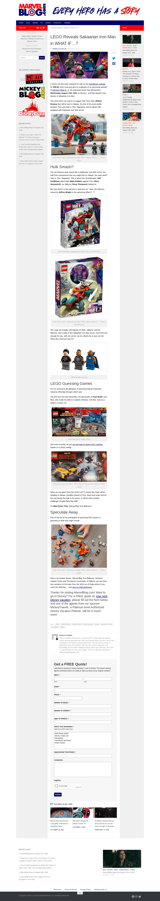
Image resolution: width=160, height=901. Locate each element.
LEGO (57, 624)
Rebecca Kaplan (59, 49)
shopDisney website (97, 84)
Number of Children (62, 711)
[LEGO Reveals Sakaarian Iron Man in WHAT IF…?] (79, 65)
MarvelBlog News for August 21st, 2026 (34, 854)
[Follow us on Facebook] (38, 28)
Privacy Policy (85, 890)
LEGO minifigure (66, 624)
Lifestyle (67, 23)
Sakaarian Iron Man (106, 624)
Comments (58, 760)
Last (85, 681)
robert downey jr (88, 624)
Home (21, 23)
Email (57, 687)
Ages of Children (61, 719)
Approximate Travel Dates (65, 752)
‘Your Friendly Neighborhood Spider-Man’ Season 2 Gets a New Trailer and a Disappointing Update (31, 146)
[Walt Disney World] (83, 733)
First (55, 681)
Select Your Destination (64, 727)
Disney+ (125, 95)
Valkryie (62, 627)
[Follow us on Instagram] (41, 28)
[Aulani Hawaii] (83, 743)
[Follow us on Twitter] (44, 28)
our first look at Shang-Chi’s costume (87, 444)
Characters (57, 23)
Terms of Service (70, 890)
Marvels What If (77, 624)
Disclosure (57, 890)
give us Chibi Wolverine (82, 587)
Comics (48, 23)
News (28, 23)
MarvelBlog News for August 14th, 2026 (34, 872)
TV (41, 23)
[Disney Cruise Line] (83, 736)
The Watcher (55, 627)
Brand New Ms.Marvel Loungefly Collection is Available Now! (59, 823)
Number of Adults (61, 703)
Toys (72, 28)
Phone (57, 695)
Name (57, 675)
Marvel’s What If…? (60, 90)
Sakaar (97, 624)
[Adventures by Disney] (83, 740)
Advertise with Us (100, 890)
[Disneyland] (83, 738)
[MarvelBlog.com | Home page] (32, 10)
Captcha (57, 780)
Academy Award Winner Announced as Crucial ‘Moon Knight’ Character (104, 823)
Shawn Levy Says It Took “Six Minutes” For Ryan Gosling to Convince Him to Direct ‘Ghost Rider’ (32, 137)
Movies (35, 23)
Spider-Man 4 (127, 48)
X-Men (135, 48)
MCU (124, 45)
